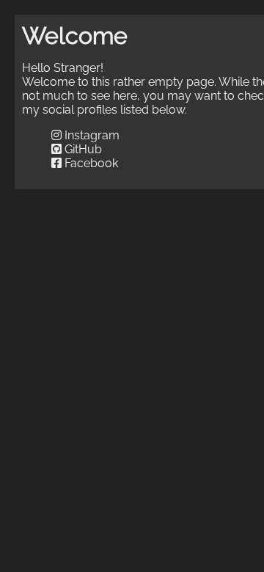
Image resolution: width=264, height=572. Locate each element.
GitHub (82, 149)
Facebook (90, 163)
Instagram (91, 135)
